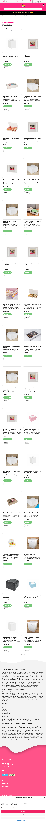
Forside (4, 15)
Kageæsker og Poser (13, 15)
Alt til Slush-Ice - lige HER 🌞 (23, 13)
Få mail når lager (28, 314)
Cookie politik (19, 820)
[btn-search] (40, 9)
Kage (7, 15)
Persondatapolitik (26, 820)
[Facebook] (3, 770)
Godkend (23, 811)
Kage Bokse (21, 15)
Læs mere (6, 67)
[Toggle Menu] (4, 5)
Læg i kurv (6, 64)
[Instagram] (5, 770)
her (15, 807)
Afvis (23, 814)
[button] (44, 797)
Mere (23, 818)
